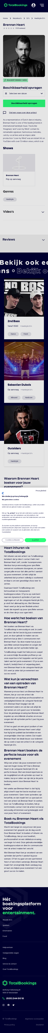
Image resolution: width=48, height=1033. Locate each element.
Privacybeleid (41, 490)
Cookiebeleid (6, 532)
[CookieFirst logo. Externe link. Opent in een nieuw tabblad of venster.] (3, 493)
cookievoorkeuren (8, 528)
